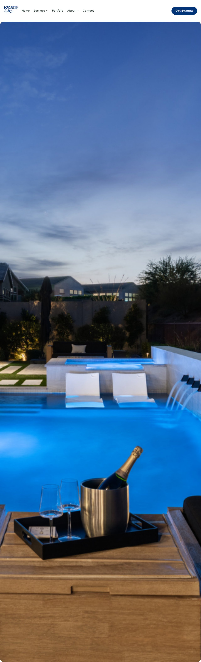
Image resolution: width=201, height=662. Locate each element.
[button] (40, 11)
